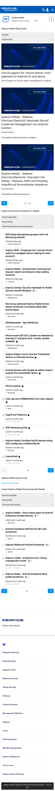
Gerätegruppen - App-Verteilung (21, 322)
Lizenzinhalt (11, 456)
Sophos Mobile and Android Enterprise (24, 544)
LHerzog (11, 282)
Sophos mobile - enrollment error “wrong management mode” (26, 559)
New (51, 19)
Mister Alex (12, 380)
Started (13, 241)
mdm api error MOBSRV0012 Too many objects (29, 398)
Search (43, 9)
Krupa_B (11, 450)
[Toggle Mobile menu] (51, 10)
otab (9, 409)
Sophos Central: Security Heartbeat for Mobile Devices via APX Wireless (28, 289)
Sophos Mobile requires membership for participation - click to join (28, 786)
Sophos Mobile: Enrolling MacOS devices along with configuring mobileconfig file (28, 442)
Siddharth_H (12, 298)
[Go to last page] (30, 203)
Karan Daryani (13, 364)
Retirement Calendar (10, 483)
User (47, 9)
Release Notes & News (20, 21)
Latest (14, 326)
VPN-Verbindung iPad (16, 427)
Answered (3, 399)
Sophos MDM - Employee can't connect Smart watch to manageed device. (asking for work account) (28, 253)
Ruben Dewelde (14, 263)
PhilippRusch (13, 348)
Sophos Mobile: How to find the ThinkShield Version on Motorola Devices (27, 356)
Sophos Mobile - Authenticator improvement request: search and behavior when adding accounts (28, 271)
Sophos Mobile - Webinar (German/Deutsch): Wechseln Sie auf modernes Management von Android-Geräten (25, 122)
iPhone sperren (13, 385)
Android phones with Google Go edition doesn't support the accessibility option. (29, 372)
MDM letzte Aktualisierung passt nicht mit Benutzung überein (26, 236)
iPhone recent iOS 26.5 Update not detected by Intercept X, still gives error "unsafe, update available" (29, 338)
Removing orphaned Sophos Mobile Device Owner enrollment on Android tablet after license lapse (27, 306)
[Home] (13, 9)
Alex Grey (11, 523)
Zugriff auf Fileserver (16, 414)
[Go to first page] (25, 203)
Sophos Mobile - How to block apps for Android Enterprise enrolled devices (29, 514)
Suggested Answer (3, 370)
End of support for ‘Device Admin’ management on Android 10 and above (26, 74)
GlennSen (11, 329)
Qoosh (10, 538)
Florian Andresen (14, 244)
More (36, 21)
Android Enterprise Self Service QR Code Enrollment (25, 530)
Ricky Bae (11, 316)
